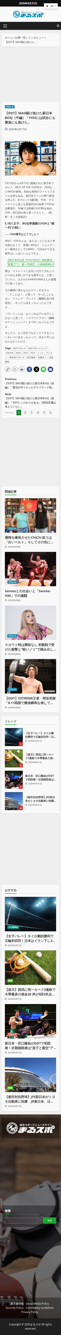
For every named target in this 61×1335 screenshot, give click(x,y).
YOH (32, 352)
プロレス (10, 106)
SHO (25, 352)
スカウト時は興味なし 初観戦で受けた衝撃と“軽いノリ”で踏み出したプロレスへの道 (29, 647)
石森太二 (42, 357)
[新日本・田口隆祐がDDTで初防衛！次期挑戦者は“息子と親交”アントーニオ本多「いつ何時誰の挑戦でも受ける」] (30, 1021)
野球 (10, 980)
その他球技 (13, 927)
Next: (30, 400)
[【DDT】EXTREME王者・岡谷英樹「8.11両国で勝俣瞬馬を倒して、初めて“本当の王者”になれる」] (30, 676)
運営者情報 (17, 1303)
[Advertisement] (30, 74)
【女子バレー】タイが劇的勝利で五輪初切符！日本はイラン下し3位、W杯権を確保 (14, 737)
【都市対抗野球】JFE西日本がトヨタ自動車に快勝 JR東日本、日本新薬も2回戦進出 (14, 801)
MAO (18, 352)
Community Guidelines (40, 1308)
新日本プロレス (17, 357)
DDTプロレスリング (37, 348)
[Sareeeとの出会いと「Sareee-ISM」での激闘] (30, 569)
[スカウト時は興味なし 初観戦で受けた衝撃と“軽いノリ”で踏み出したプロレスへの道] (30, 623)
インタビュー (36, 37)
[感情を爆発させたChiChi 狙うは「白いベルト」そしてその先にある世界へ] (30, 515)
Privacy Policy (29, 1312)
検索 (8, 1211)
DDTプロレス (19, 348)
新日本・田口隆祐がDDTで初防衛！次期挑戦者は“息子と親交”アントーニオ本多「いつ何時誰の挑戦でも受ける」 (14, 780)
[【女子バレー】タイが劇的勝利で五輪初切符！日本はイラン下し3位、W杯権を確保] (30, 914)
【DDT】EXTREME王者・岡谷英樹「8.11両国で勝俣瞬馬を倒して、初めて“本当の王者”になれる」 (30, 700)
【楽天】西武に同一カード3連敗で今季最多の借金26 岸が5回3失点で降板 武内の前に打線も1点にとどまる (14, 758)
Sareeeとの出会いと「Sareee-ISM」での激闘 (28, 593)
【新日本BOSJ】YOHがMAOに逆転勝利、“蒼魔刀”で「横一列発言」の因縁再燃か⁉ (31, 262)
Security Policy (14, 1308)
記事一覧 (20, 37)
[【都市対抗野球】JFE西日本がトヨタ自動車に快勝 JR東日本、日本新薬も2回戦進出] (30, 1075)
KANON (9, 352)
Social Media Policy (37, 1303)
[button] (5, 25)
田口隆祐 (31, 357)
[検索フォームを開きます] (58, 26)
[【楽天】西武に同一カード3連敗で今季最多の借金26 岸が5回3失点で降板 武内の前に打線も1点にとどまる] (30, 967)
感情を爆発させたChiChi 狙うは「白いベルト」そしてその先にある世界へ (29, 539)
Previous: (29, 383)
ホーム (9, 37)
